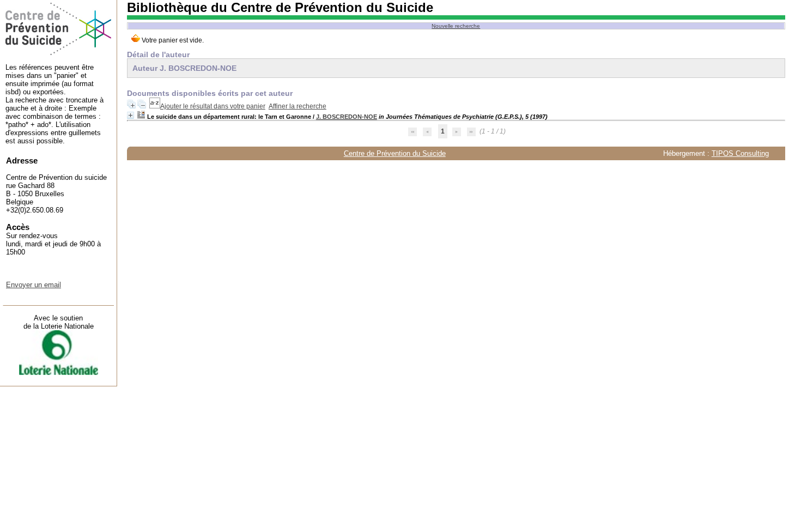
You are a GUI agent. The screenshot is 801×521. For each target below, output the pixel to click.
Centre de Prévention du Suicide (395, 153)
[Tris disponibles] (154, 106)
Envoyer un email (33, 285)
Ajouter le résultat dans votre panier (212, 106)
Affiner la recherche (297, 106)
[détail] (130, 115)
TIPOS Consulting (740, 153)
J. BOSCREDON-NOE (346, 116)
